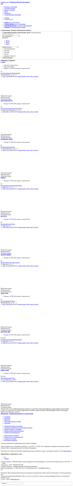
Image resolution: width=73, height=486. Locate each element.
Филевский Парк (16, 108)
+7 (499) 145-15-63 (6, 188)
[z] (1, 261)
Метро (8, 41)
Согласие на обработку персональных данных (18, 427)
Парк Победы (15, 262)
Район (7, 44)
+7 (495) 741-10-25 (6, 381)
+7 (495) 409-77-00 (6, 111)
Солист (3, 62)
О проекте (7, 416)
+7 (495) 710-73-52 (6, 150)
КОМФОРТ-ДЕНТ (7, 139)
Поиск (4, 483)
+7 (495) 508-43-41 (6, 227)
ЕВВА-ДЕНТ (5, 370)
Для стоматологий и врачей (12, 421)
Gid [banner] (2, 4)
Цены (6, 11)
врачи (24, 76)
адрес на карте (34, 76)
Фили (13, 147)
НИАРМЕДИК (5, 332)
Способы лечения (9, 8)
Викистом (7, 13)
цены (27, 76)
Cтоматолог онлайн (10, 438)
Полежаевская (15, 73)
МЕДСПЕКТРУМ (6, 100)
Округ (8, 42)
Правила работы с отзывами (12, 429)
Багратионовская (6, 73)
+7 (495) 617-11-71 (6, 343)
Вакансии (7, 420)
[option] (11, 36)
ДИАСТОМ (4, 293)
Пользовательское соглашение (13, 426)
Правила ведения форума (12, 432)
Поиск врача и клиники (11, 435)
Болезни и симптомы (10, 7)
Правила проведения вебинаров (14, 431)
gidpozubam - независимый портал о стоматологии (17, 413)
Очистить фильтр (7, 57)
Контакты (7, 418)
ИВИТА (3, 177)
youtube (6, 458)
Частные (6, 50)
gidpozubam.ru (67, 451)
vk (5, 457)
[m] (1, 107)
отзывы (19, 76)
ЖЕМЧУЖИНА (6, 254)
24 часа (6, 54)
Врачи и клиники (9, 10)
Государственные (9, 49)
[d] (1, 222)
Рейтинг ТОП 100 (9, 56)
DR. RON (4, 216)
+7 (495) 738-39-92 (6, 304)
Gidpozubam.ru (14, 479)
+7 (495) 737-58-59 (6, 266)
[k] (1, 145)
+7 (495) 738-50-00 (6, 76)
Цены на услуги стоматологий (13, 437)
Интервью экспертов (10, 440)
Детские (6, 52)
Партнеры (7, 423)
